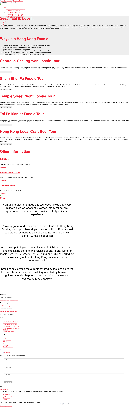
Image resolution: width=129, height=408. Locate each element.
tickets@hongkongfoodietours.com (9, 300)
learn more (3, 72)
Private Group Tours (10, 172)
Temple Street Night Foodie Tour (11, 326)
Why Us (5, 342)
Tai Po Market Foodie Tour (10, 325)
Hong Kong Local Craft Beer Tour (12, 328)
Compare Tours (7, 185)
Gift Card (4, 159)
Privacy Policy (7, 394)
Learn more (3, 167)
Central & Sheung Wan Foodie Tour (12, 321)
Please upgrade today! (6, 406)
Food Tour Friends (8, 347)
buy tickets (9, 72)
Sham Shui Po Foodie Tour (10, 323)
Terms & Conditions (8, 396)
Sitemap (5, 399)
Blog (4, 343)
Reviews (5, 345)
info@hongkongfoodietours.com (8, 311)
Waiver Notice (6, 398)
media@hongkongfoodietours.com (9, 306)
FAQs (4, 338)
